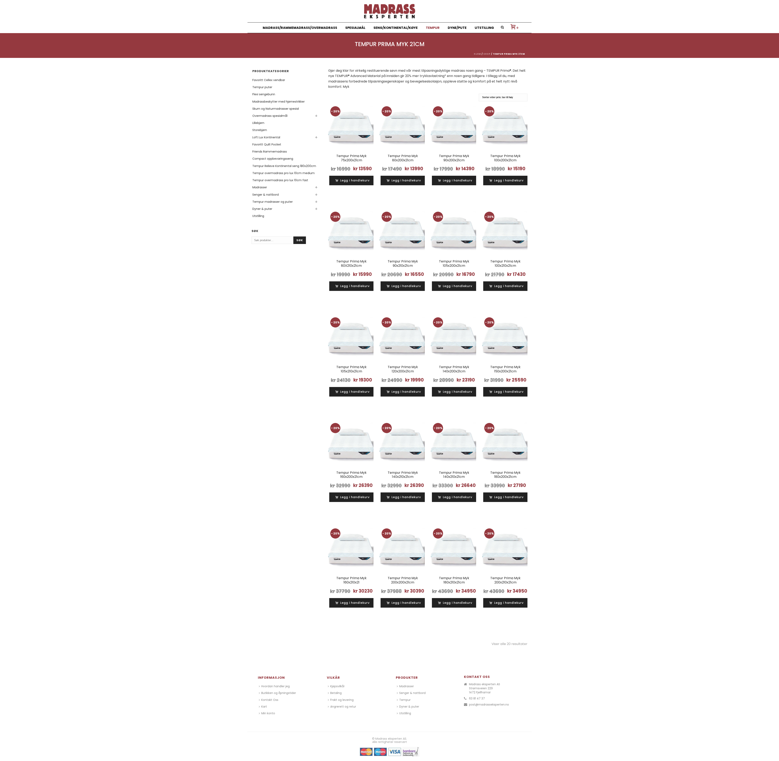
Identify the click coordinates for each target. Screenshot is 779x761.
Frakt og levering (342, 700)
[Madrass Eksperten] (389, 11)
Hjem (477, 53)
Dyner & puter (262, 209)
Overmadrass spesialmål (269, 116)
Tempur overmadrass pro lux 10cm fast (280, 180)
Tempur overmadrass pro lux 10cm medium (283, 173)
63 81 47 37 (477, 698)
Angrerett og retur (343, 707)
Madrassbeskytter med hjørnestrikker (278, 102)
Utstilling (484, 27)
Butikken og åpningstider (278, 693)
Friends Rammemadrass (269, 152)
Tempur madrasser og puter (272, 202)
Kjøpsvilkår (337, 686)
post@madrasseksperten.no (489, 704)
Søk (299, 240)
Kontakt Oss (269, 700)
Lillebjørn (258, 123)
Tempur (433, 27)
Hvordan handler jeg (275, 686)
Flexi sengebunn (263, 94)
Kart (264, 707)
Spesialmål (355, 27)
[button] (352, 180)
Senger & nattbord (265, 195)
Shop (487, 53)
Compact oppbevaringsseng (272, 159)
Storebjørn (259, 130)
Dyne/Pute (457, 27)
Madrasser (259, 187)
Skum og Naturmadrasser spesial (275, 109)
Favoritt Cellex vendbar (268, 80)
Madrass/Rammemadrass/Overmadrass (300, 27)
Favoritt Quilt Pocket (266, 144)
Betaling (336, 693)
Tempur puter (262, 87)
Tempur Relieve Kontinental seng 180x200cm (284, 166)
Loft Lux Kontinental (266, 137)
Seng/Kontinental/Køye (395, 27)
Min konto (268, 713)
